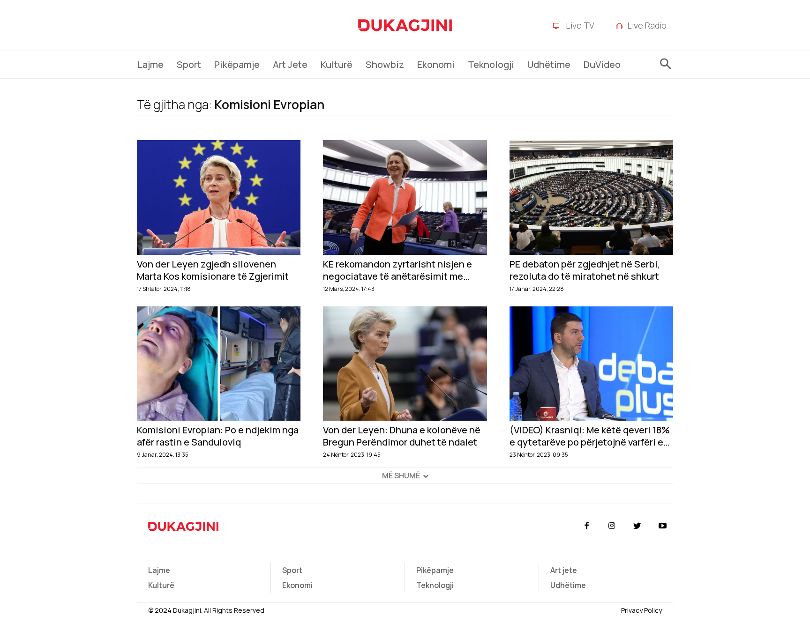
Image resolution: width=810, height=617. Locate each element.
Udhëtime (568, 585)
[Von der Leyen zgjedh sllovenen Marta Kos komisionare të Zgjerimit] (218, 197)
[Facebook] (586, 526)
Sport (292, 570)
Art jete (563, 570)
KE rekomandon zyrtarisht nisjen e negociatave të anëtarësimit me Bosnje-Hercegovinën (397, 270)
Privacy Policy (641, 610)
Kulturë (161, 585)
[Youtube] (662, 526)
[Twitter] (637, 526)
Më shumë (401, 475)
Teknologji (435, 585)
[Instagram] (611, 526)
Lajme (159, 570)
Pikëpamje (435, 570)
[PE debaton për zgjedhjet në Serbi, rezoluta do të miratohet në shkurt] (591, 197)
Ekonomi (297, 585)
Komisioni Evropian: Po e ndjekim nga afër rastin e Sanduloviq (218, 436)
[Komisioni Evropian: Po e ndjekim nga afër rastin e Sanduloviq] (218, 363)
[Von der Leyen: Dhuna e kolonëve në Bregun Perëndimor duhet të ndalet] (405, 363)
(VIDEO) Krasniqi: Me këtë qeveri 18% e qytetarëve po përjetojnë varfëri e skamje (590, 436)
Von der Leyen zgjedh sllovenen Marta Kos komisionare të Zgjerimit (213, 270)
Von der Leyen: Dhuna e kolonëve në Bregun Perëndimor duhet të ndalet (401, 436)
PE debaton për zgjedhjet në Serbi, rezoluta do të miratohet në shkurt (585, 270)
